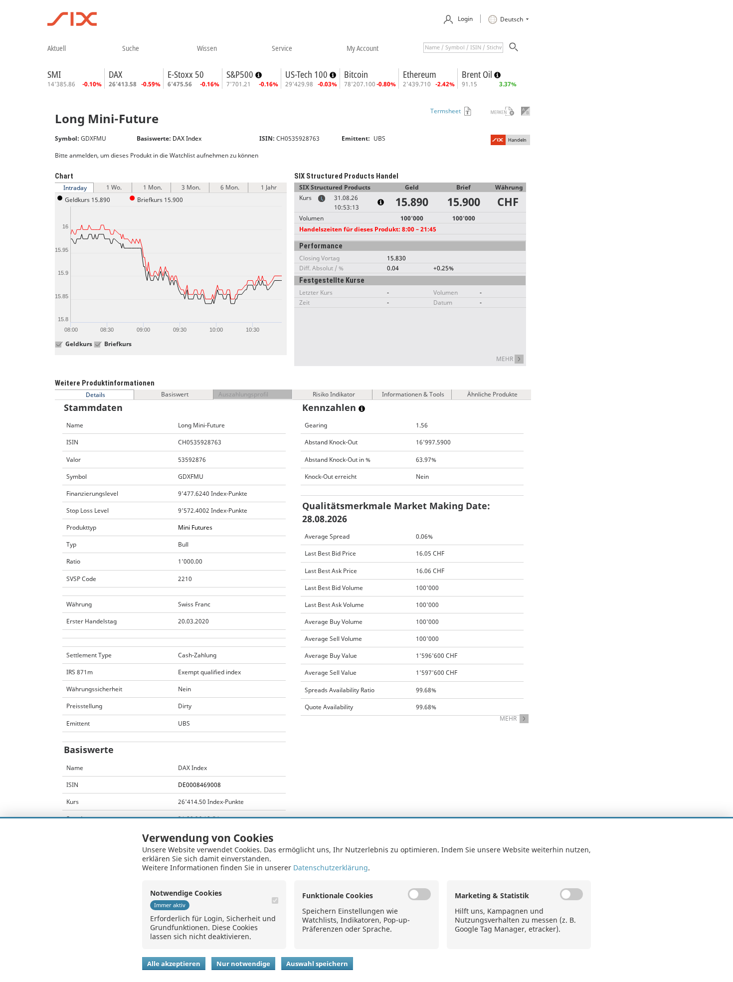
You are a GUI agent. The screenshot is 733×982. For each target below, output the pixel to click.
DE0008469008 (199, 785)
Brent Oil (478, 74)
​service (282, 48)
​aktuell (56, 48)
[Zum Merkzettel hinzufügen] (496, 111)
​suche (130, 48)
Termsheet (445, 111)
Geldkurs (78, 344)
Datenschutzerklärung (330, 867)
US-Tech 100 (307, 74)
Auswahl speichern (317, 963)
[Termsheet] (466, 111)
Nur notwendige (243, 963)
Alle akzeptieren (173, 963)
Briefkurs (118, 344)
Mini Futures (195, 527)
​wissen (207, 48)
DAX (115, 74)
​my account (362, 48)
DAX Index (187, 138)
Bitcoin (356, 74)
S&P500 (240, 74)
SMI (54, 74)
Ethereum (419, 74)
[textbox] (463, 47)
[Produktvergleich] (525, 111)
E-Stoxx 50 (186, 74)
